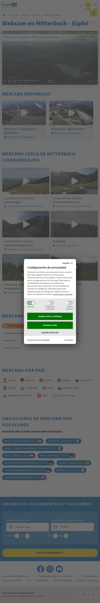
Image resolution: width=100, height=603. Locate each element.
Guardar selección (50, 332)
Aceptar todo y (50, 316)
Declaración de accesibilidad (38, 340)
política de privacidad (63, 294)
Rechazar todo (50, 325)
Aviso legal (68, 340)
